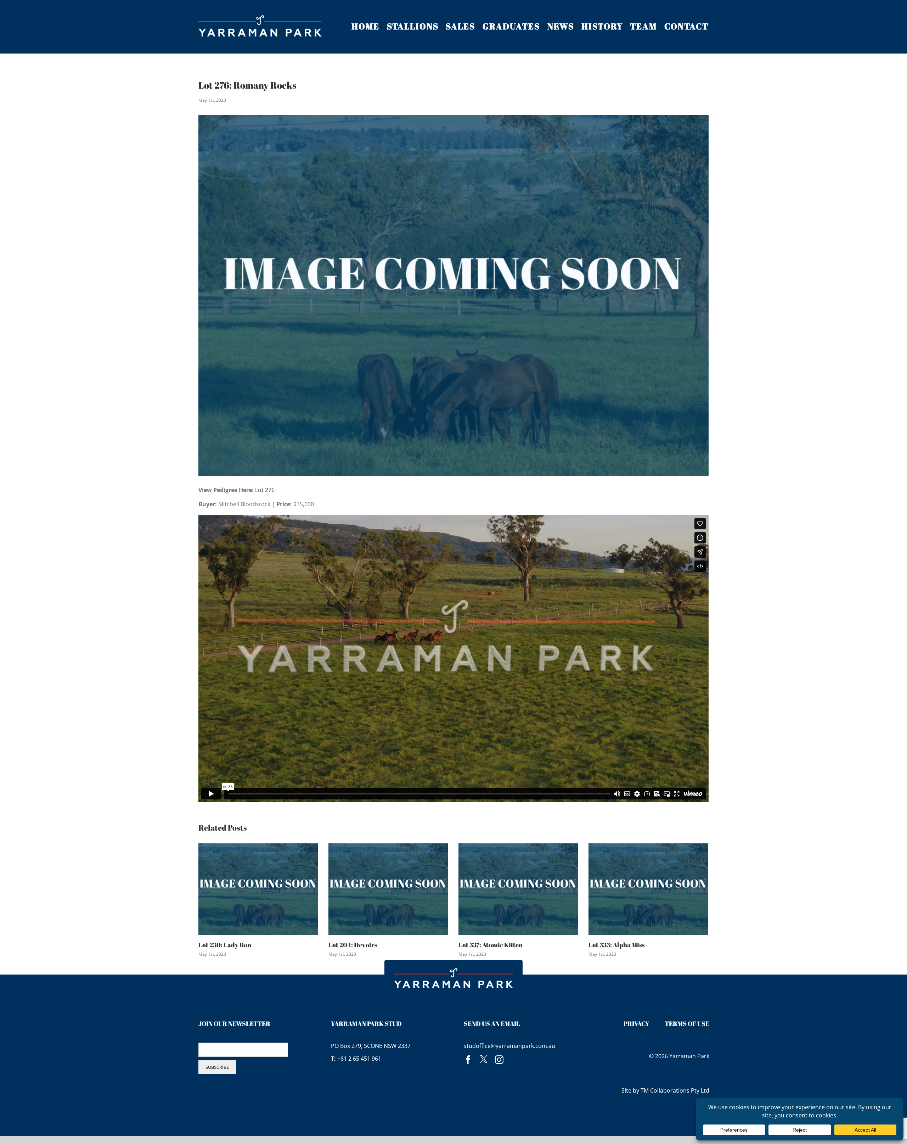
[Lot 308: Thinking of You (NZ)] (648, 888)
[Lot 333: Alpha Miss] (388, 888)
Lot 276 (265, 490)
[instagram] (499, 1059)
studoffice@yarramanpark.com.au (509, 1046)
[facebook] (468, 1059)
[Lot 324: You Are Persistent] (518, 888)
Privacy (636, 1023)
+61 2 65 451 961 (359, 1058)
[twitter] (483, 1059)
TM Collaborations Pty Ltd (675, 1090)
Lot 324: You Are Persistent (497, 945)
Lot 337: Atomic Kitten (230, 945)
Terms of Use (687, 1023)
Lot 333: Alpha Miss (356, 945)
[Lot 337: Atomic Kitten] (258, 888)
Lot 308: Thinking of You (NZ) (631, 945)
